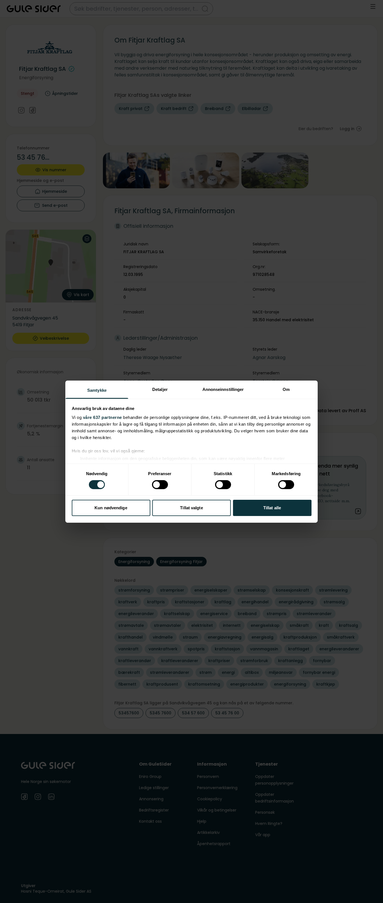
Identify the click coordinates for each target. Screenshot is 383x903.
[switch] (160, 484)
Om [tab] (286, 389)
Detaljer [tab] (160, 389)
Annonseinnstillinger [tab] (223, 389)
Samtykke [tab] (97, 390)
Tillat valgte (191, 507)
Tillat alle (272, 507)
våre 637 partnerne (102, 417)
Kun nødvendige (110, 507)
